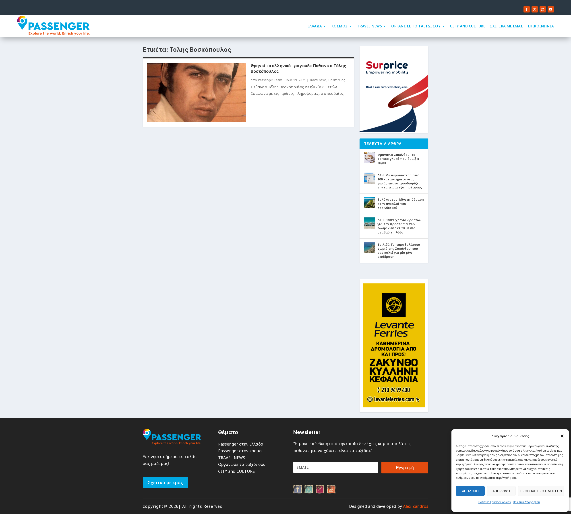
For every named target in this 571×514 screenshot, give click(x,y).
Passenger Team (270, 80)
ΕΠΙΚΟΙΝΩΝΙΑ (541, 26)
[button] (562, 436)
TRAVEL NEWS (369, 26)
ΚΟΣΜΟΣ (339, 26)
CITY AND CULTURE (467, 26)
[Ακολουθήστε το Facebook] (526, 9)
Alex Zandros (415, 506)
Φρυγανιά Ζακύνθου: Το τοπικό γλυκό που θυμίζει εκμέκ (398, 159)
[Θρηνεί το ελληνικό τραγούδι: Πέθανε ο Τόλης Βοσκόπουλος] (196, 92)
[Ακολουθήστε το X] (535, 9)
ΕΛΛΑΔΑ (315, 26)
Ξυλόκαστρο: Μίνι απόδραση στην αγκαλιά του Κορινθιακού (400, 203)
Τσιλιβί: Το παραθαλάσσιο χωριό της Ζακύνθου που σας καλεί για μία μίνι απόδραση (398, 250)
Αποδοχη (470, 491)
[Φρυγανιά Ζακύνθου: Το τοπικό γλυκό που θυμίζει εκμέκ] (369, 157)
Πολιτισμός (336, 80)
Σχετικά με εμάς (165, 482)
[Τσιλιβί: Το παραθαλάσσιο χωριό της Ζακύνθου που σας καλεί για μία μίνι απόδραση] (369, 247)
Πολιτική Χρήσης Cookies (494, 502)
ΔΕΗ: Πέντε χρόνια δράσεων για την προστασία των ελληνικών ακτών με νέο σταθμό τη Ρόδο (399, 226)
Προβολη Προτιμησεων (541, 491)
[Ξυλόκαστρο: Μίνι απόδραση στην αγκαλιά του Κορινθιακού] (369, 202)
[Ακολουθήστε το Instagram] (543, 9)
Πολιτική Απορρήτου (526, 502)
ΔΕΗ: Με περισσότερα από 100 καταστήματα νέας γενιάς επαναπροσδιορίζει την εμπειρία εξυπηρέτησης (399, 181)
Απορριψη (501, 491)
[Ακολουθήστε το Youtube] (551, 9)
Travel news (318, 80)
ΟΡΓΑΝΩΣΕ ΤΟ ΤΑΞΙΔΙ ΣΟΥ (416, 26)
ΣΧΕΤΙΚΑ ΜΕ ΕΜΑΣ (506, 26)
